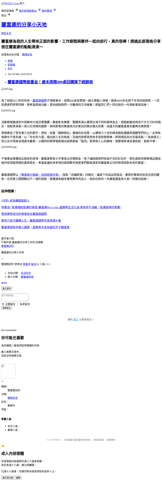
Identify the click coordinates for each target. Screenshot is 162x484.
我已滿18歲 (8, 478)
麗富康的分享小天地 (24, 24)
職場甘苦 (27, 54)
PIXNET (57, 440)
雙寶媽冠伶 (7, 246)
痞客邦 (26, 264)
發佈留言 (7, 308)
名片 (10, 68)
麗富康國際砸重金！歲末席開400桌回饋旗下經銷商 (50, 82)
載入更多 (7, 288)
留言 (33, 264)
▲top (4, 282)
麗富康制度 (27, 277)
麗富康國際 (40, 100)
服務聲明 (111, 440)
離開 (18, 478)
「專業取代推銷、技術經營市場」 (39, 174)
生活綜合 (26, 273)
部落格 (11, 64)
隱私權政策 (99, 440)
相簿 (10, 61)
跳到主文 (6, 33)
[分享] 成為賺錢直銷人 (15, 200)
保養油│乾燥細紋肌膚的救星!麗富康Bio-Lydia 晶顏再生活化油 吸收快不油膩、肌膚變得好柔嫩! (61, 207)
